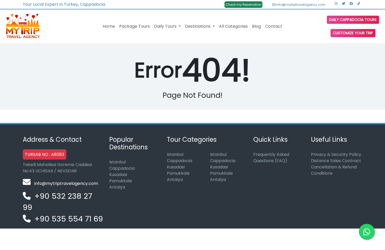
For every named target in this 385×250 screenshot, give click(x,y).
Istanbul (117, 162)
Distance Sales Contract (336, 161)
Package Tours (134, 26)
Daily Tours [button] (166, 26)
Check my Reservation (243, 4)
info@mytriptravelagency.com (301, 4)
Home (109, 26)
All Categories (233, 26)
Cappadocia (122, 168)
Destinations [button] (198, 26)
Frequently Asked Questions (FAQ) (271, 157)
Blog (256, 26)
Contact (273, 26)
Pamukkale (120, 181)
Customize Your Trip (353, 33)
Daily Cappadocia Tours (353, 19)
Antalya (117, 187)
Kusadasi (118, 175)
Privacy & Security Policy (336, 154)
